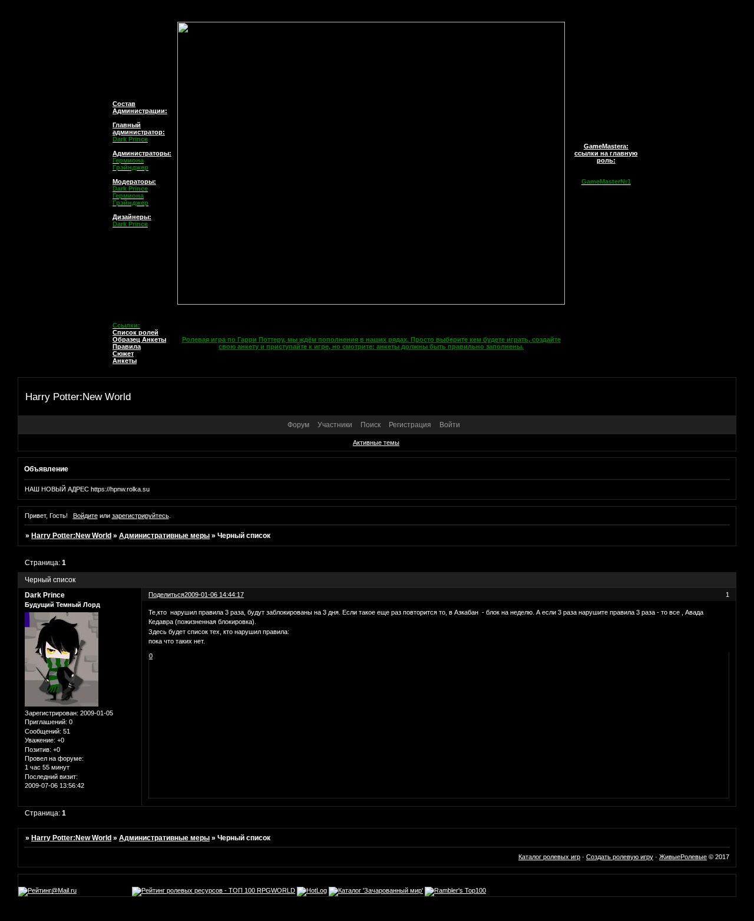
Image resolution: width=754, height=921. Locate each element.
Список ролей (135, 332)
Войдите (85, 515)
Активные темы (376, 442)
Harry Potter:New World (71, 536)
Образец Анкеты (139, 339)
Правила (127, 346)
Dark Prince (45, 595)
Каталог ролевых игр (549, 856)
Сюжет (123, 353)
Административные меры (164, 536)
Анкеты (125, 360)
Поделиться (166, 594)
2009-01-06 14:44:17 (214, 594)
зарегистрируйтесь (140, 515)
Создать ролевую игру (619, 856)
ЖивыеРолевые (683, 856)
